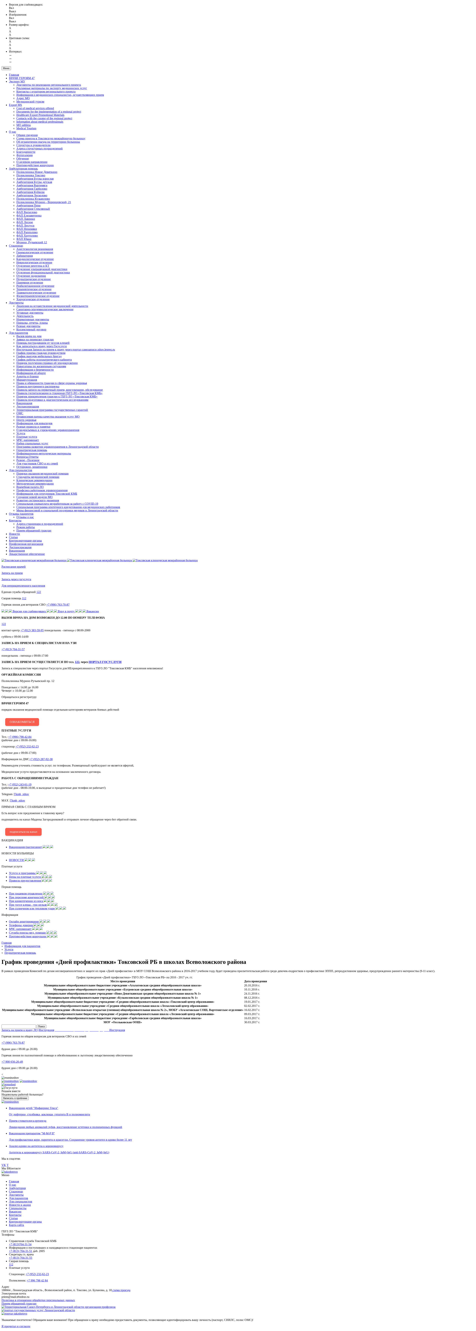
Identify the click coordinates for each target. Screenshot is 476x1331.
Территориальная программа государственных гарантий (52, 409)
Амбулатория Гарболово (31, 188)
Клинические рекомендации (34, 480)
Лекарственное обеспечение (27, 554)
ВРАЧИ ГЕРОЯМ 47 (22, 78)
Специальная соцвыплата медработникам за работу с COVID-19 (57, 503)
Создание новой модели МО (34, 497)
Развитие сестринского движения (37, 500)
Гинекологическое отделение (34, 252)
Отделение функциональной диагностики (43, 272)
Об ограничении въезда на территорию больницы (48, 141)
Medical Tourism (26, 128)
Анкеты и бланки (27, 376)
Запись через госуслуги (16, 579)
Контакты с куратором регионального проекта (45, 91)
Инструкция (46, 1030)
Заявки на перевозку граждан (35, 339)
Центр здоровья (26, 420)
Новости (14, 533)
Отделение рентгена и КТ (32, 265)
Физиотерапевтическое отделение (38, 296)
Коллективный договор (31, 329)
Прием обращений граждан (33, 530)
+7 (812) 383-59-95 (32, 630)
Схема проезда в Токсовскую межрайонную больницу (50, 138)
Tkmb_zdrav (21, 794)
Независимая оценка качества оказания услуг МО (48, 416)
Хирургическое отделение (33, 299)
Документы (16, 302)
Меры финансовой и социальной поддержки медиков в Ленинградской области (67, 510)
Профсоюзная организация (26, 544)
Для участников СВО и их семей (37, 463)
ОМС (19, 413)
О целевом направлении (31, 161)
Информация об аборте (31, 373)
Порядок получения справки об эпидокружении (47, 363)
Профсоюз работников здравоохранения (41, 490)
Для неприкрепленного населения (23, 585)
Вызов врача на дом (28, 336)
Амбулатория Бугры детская (34, 182)
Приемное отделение (29, 282)
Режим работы (25, 527)
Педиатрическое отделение (33, 279)
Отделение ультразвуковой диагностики (41, 269)
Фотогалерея (24, 155)
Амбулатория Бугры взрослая (35, 178)
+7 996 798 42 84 (37, 1280)
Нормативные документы (32, 319)
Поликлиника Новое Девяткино (36, 172)
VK (3, 1165)
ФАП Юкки (23, 239)
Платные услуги (26, 436)
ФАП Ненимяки (26, 228)
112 (24, 598)
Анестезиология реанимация (34, 249)
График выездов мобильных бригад (39, 356)
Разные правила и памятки (33, 426)
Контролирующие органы (25, 540)
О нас (12, 131)
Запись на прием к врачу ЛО (19, 1030)
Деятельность (24, 316)
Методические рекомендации (35, 483)
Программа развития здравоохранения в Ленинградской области (57, 446)
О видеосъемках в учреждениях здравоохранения (47, 430)
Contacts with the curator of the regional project (44, 118)
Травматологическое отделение (36, 292)
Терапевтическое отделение (34, 289)
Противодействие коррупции (35, 165)
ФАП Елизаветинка (28, 215)
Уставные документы (29, 312)
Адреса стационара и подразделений (39, 523)
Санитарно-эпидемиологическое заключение (44, 309)
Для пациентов (18, 332)
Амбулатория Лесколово (31, 195)
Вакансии (15, 1211)
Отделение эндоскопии (31, 275)
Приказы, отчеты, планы (32, 322)
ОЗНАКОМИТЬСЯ (22, 721)
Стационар (16, 245)
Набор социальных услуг (32, 443)
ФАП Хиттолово (27, 235)
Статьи (13, 537)
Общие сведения (27, 135)
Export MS (15, 104)
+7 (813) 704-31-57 (13, 649)
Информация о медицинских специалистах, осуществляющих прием (60, 94)
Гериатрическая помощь (31, 450)
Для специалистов (20, 470)
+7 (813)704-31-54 (20, 1244)
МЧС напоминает (27, 440)
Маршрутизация (26, 379)
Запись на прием (12, 573)
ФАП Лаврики (25, 218)
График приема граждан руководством (40, 352)
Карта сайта (16, 1225)
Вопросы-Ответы (27, 456)
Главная (14, 74)
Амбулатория (17, 1188)
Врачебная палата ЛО (30, 487)
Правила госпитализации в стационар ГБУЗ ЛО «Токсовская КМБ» (59, 393)
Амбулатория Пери (28, 205)
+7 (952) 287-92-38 (41, 759)
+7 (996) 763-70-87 (58, 604)
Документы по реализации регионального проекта (48, 84)
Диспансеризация (27, 406)
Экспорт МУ (17, 81)
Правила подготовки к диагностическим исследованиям (52, 399)
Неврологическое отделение (34, 262)
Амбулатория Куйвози (30, 192)
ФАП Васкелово (26, 212)
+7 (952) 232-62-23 (27, 746)
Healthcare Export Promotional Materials (40, 115)
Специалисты (17, 1208)
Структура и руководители (33, 145)
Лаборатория (24, 255)
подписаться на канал (23, 831)
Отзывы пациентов (21, 513)
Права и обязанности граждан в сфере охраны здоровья (51, 383)
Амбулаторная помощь (23, 168)
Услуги (20, 433)
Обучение (22, 158)
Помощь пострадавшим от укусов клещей (43, 342)
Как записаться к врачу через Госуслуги (41, 346)
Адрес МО (23, 98)
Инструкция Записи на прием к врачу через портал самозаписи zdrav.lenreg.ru (65, 349)
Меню (6, 68)
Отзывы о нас (25, 517)
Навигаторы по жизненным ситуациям (41, 366)
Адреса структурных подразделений (39, 148)
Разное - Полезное (27, 460)
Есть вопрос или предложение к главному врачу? (69, 819)
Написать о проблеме (15, 1098)
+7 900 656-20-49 (12, 1061)
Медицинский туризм (30, 101)
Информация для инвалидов (34, 423)
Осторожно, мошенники (31, 466)
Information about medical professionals (39, 121)
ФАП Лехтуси (25, 225)
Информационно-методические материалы (43, 453)
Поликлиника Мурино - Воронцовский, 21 (43, 202)
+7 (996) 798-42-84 (19, 736)
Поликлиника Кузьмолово (33, 198)
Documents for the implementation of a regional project (48, 111)
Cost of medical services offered (35, 108)
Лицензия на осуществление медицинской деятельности (52, 306)
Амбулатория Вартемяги (31, 185)
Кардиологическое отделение (35, 259)
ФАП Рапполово (27, 232)
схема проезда (121, 1290)
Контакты (15, 520)
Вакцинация (24, 403)
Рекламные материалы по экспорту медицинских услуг (51, 88)
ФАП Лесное (24, 222)
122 (38, 592)
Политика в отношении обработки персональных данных (38, 1300)
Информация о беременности (35, 369)
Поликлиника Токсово (30, 175)
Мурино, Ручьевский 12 (31, 242)
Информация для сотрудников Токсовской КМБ (46, 493)
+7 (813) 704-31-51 (20, 1251)
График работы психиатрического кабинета (44, 359)
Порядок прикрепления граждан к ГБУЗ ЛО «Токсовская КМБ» (56, 396)
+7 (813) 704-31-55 (20, 1257)
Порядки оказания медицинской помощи (42, 473)
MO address (23, 125)
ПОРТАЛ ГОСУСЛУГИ (105, 662)
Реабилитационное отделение (35, 285)
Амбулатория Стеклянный (33, 208)
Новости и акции (20, 1204)
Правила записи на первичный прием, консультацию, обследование (59, 389)
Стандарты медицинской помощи (37, 476)
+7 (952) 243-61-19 (19, 784)
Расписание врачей (13, 566)
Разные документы (28, 326)
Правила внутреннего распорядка (37, 386)
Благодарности (25, 151)
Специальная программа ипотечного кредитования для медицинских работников (68, 507)
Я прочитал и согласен (15, 1326)
